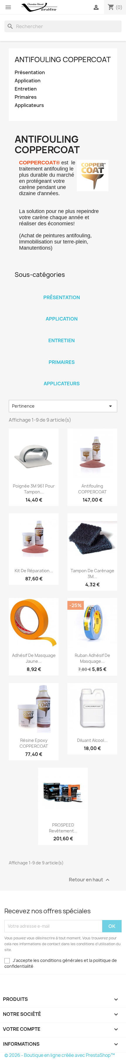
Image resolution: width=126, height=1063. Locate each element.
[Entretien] (61, 333)
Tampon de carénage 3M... (92, 573)
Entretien (26, 89)
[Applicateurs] (61, 376)
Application (27, 81)
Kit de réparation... (34, 570)
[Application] (61, 311)
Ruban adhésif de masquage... (92, 658)
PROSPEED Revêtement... (63, 828)
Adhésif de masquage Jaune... (34, 658)
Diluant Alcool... (92, 740)
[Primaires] (61, 354)
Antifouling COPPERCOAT (63, 59)
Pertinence (63, 406)
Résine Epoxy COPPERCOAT (34, 743)
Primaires (26, 97)
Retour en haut (90, 879)
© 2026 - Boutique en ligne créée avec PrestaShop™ (59, 1055)
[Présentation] (61, 290)
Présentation (30, 72)
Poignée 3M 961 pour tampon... (34, 489)
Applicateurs (29, 105)
